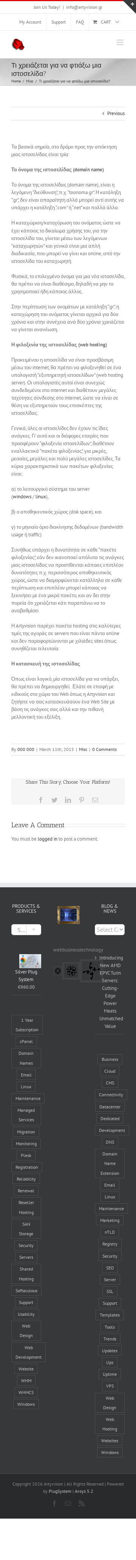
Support (26, 1302)
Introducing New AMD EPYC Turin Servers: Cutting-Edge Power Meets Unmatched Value (110, 992)
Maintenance (27, 1098)
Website (26, 1369)
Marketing (109, 1220)
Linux (26, 1086)
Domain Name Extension (109, 1163)
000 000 (25, 749)
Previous (116, 113)
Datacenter (110, 1107)
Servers (26, 1257)
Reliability (26, 1179)
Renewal (26, 1190)
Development (112, 1130)
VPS (110, 1386)
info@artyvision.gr (84, 7)
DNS (110, 1142)
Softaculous (26, 1290)
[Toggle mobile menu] (121, 42)
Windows (26, 1404)
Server (110, 1279)
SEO (110, 1268)
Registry (109, 1244)
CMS (110, 1083)
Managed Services (26, 1114)
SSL (110, 1291)
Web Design (26, 1330)
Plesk (26, 1155)
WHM (26, 1380)
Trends (110, 1339)
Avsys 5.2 (84, 1491)
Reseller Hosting (26, 1207)
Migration (26, 1132)
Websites (109, 1440)
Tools (110, 1327)
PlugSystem (60, 1491)
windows (22, 496)
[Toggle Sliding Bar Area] (129, 7)
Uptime (110, 1374)
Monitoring (26, 1143)
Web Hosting (109, 1424)
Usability (26, 1314)
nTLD (110, 1232)
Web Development (28, 1352)
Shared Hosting (26, 1273)
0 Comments (104, 749)
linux (41, 496)
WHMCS (26, 1392)
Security (26, 1245)
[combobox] (26, 929)
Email (26, 1075)
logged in (47, 839)
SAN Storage (26, 1228)
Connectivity (111, 1094)
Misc (83, 749)
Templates (110, 1315)
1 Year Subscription (27, 1024)
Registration (26, 1167)
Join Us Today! (47, 7)
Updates (109, 1350)
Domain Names (26, 1057)
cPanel (26, 1041)
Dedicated (109, 1118)
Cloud (109, 1071)
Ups (109, 1362)
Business (110, 1059)
